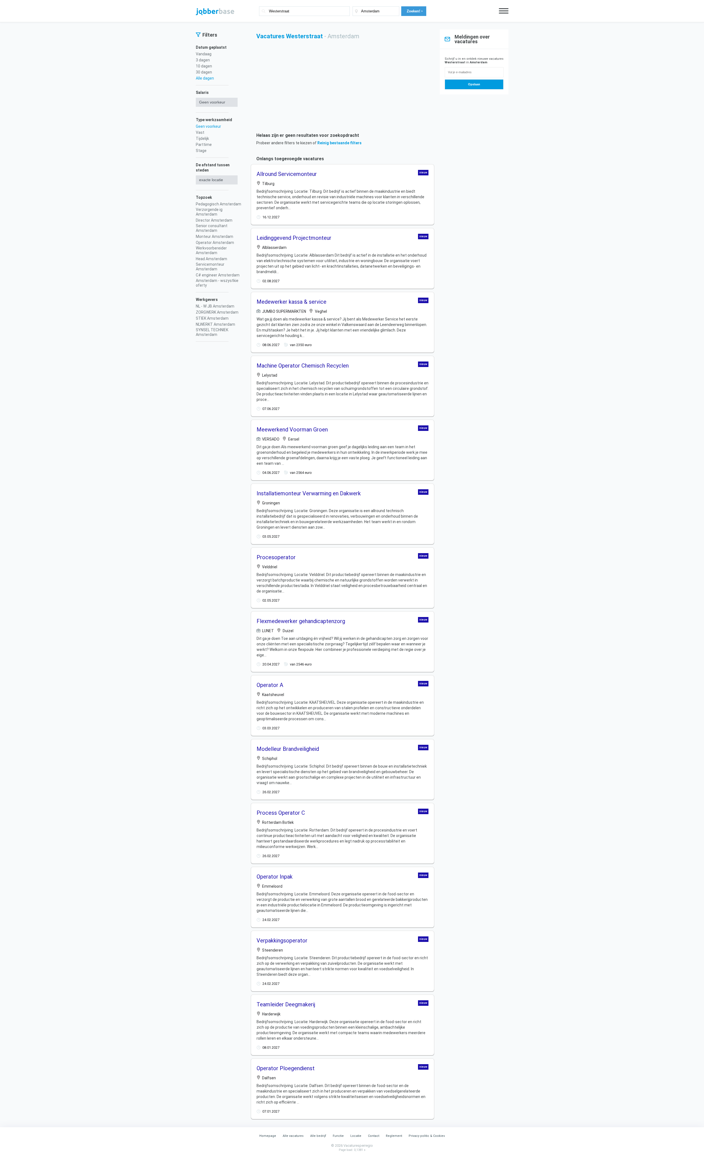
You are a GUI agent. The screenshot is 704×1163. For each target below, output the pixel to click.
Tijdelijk (202, 138)
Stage (201, 150)
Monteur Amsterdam (214, 236)
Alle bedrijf (318, 1136)
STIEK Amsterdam (212, 318)
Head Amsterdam (211, 259)
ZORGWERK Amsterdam (217, 312)
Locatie (355, 1136)
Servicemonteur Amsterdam (210, 266)
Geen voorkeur (208, 126)
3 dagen (203, 60)
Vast (200, 132)
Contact (373, 1136)
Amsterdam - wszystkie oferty (217, 282)
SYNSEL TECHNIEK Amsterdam (212, 332)
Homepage (267, 1136)
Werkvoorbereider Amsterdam (211, 250)
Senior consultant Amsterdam (211, 228)
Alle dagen (205, 78)
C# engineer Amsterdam (218, 275)
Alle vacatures (293, 1136)
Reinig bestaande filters (339, 143)
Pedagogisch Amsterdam (218, 204)
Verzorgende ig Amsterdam (209, 211)
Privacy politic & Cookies (427, 1136)
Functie (338, 1136)
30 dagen (204, 72)
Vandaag (203, 54)
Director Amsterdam (214, 220)
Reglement (394, 1136)
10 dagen (204, 66)
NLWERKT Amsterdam (215, 324)
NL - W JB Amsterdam (215, 306)
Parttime (204, 144)
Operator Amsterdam (215, 242)
